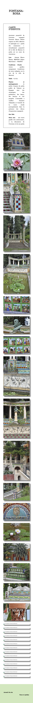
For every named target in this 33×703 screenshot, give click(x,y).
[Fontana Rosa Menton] (16, 150)
